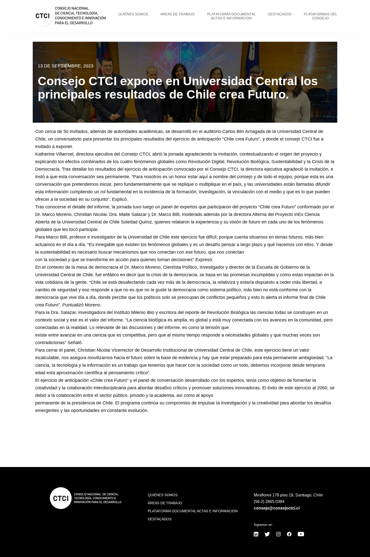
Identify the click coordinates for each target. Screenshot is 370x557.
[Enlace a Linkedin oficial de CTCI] (256, 534)
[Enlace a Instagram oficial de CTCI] (278, 534)
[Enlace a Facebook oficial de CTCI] (289, 534)
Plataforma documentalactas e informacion (231, 16)
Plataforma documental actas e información (193, 511)
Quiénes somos (133, 14)
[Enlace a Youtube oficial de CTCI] (301, 534)
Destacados (279, 14)
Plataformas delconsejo (320, 16)
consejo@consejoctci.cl (277, 508)
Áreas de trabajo (165, 503)
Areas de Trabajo (177, 14)
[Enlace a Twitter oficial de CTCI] (267, 534)
